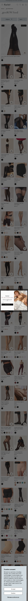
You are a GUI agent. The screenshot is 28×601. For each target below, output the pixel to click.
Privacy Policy (8, 585)
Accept (13, 589)
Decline (13, 593)
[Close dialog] (26, 291)
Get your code (7, 304)
